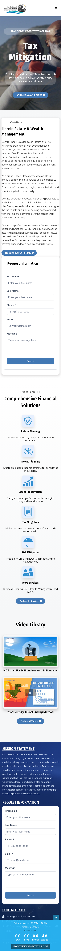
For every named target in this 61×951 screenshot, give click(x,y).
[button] (55, 8)
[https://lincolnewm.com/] (15, 8)
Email (11, 319)
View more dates (30, 930)
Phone (11, 305)
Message (12, 333)
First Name (13, 276)
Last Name (13, 290)
